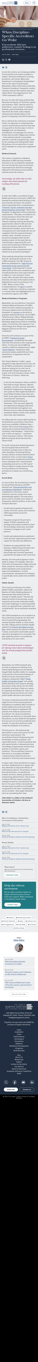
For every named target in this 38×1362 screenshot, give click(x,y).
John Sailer (15, 54)
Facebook (14, 1082)
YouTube (23, 1082)
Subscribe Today (12, 875)
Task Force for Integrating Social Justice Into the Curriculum (17, 266)
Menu (27, 3)
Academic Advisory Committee (19, 1071)
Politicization (17, 820)
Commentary (23, 818)
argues (26, 427)
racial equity (21, 924)
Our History (19, 1066)
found (30, 457)
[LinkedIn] (3, 59)
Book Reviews (19, 1051)
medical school (31, 921)
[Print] (6, 67)
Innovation (19, 1041)
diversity (10, 917)
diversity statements (9, 921)
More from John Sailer (19, 994)
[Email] (3, 67)
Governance (6, 820)
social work (33, 924)
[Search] (34, 3)
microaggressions (8, 924)
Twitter (6, 1082)
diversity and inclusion (24, 917)
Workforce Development (19, 1046)
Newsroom (19, 1059)
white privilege (19, 928)
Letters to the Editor (19, 1064)
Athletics (19, 1044)
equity (21, 921)
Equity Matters (9, 350)
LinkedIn (32, 1082)
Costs (19, 1034)
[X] (6, 59)
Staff (19, 1073)
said (22, 287)
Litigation (19, 1048)
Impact (19, 1062)
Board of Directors (19, 1069)
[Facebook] (9, 59)
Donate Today (13, 905)
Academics (12, 818)
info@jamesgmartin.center (19, 1018)
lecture (17, 312)
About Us (19, 1057)
